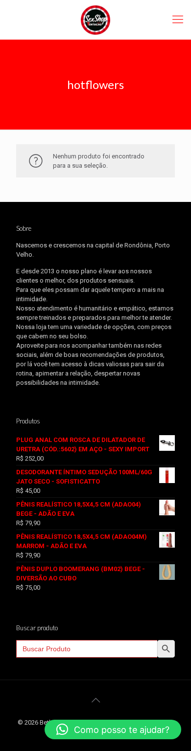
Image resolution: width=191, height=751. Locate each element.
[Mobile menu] (177, 19)
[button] (113, 729)
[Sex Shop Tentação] (95, 19)
